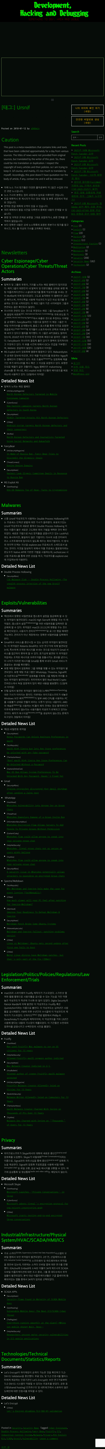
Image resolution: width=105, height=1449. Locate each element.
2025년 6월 (79, 291)
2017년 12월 (80, 341)
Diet (75, 226)
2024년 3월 (79, 305)
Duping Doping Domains (20, 465)
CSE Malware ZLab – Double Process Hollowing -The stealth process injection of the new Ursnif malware (37, 583)
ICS (58, 1431)
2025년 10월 (80, 277)
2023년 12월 (80, 316)
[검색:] (84, 137)
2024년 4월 (79, 302)
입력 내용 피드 (81, 367)
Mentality (78, 251)
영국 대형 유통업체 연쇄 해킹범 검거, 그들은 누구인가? (86, 196)
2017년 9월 (79, 351)
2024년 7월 (79, 298)
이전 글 (5, 1447)
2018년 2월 (79, 333)
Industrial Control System (16, 1435)
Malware (37, 1435)
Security (17, 1428)
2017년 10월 (80, 348)
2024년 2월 (79, 309)
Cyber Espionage (58, 1428)
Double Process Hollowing (16, 1431)
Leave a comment (49, 1438)
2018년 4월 (79, 326)
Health (77, 240)
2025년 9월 (79, 280)
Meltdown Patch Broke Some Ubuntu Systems (31, 924)
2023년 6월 (79, 319)
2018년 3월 (79, 330)
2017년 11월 (80, 344)
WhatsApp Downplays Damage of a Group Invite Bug (36, 817)
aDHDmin (35, 128)
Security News (31, 1428)
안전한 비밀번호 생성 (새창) (87, 121)
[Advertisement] (53, 77)
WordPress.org (81, 374)
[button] (52, 99)
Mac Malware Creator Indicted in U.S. (29, 1066)
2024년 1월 (79, 312)
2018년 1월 (79, 337)
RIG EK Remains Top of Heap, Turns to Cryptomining (37, 490)
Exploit (77, 229)
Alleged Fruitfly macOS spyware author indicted (35, 1058)
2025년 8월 (79, 284)
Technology (79, 265)
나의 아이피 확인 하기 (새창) (87, 110)
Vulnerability (30, 1438)
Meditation (79, 247)
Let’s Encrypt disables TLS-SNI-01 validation (34, 1411)
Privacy (47, 1435)
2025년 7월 (79, 287)
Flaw (75, 233)
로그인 (76, 363)
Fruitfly (51, 1431)
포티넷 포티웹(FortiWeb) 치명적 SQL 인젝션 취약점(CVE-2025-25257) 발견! (86, 185)
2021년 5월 (79, 323)
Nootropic (78, 254)
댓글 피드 (78, 370)
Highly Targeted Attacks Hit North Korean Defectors (37, 417)
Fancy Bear (38, 1431)
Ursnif (17, 1438)
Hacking (77, 236)
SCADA (9, 1438)
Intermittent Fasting (85, 243)
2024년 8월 (79, 295)
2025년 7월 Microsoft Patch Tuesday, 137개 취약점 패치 (86, 175)
